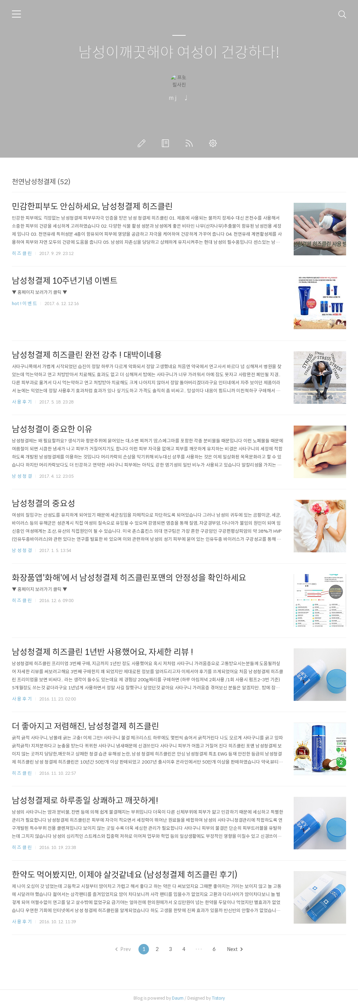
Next (232, 949)
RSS (190, 143)
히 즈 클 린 (22, 253)
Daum (178, 998)
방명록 (166, 143)
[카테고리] (16, 14)
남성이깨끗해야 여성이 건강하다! (179, 52)
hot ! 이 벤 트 (25, 303)
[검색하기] (342, 14)
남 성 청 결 (22, 476)
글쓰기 (143, 143)
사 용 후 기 (22, 402)
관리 (214, 143)
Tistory (218, 998)
